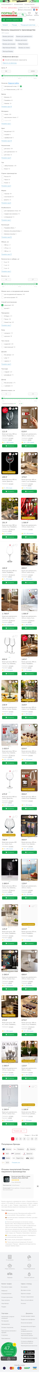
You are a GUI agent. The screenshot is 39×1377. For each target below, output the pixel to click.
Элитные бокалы (8, 51)
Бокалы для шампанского (24, 36)
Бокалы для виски (21, 40)
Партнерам (4, 1313)
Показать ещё (18, 1131)
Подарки (3, 1307)
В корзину (11, 446)
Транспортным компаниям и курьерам (8, 1331)
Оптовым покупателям (7, 1327)
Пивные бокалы (7, 40)
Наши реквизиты (5, 1338)
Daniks (8, 1158)
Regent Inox (19, 1158)
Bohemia (8, 1149)
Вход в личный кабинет (27, 1300)
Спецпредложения (6, 1293)
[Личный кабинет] (29, 1274)
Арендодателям (5, 1324)
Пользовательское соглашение (29, 1338)
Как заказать (24, 1287)
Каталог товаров (6, 1284)
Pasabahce (21, 1149)
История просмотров (6, 1297)
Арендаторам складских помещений (7, 1317)
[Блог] (29, 1257)
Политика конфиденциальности (26, 1330)
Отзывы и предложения (27, 1297)
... (28, 1139)
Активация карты (18, 4)
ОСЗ (7, 1162)
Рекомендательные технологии (29, 1345)
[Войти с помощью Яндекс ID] (37, 10)
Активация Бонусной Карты (28, 1326)
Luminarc (17, 1154)
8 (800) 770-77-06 (24, 7)
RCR (7, 1154)
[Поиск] (23, 14)
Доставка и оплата (26, 1290)
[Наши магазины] (9, 1265)
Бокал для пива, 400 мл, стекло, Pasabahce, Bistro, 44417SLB (21, 1177)
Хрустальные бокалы (9, 48)
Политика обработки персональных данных (27, 1334)
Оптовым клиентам (30, 4)
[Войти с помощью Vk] (34, 10)
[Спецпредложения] (29, 1266)
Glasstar (32, 1149)
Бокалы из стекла (24, 48)
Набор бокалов (23, 44)
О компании (4, 1335)
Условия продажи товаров (28, 1316)
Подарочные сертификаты (28, 1319)
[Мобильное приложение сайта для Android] (29, 1352)
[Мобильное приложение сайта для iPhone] (29, 1356)
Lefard (31, 1158)
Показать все (16, 1162)
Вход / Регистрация (26, 10)
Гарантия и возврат (26, 1293)
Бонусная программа (26, 1323)
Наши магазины (5, 1300)
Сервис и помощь (26, 1284)
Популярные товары (6, 1287)
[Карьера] (9, 1274)
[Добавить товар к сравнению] (13, 408)
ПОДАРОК (9, 1358)
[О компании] (9, 1257)
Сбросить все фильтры (10, 63)
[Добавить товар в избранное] (16, 408)
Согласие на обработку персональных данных (27, 1342)
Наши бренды (5, 1303)
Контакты (23, 1303)
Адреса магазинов (6, 4)
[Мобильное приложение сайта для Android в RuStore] (29, 1361)
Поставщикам (5, 1321)
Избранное (4, 1290)
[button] (12, 20)
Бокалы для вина (8, 36)
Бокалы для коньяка (9, 44)
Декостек (29, 1154)
